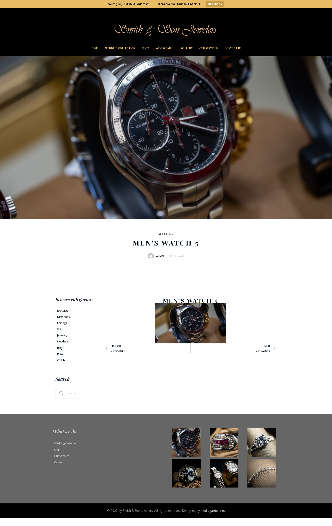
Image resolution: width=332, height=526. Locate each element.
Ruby (60, 354)
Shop (145, 48)
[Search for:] (74, 393)
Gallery (187, 48)
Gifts (60, 329)
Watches (166, 234)
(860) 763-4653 (125, 4)
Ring (59, 348)
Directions (215, 4)
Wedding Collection (120, 48)
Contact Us (232, 48)
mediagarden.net (213, 510)
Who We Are (164, 48)
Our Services (208, 48)
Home (94, 48)
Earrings (62, 323)
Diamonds (63, 317)
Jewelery (62, 335)
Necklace (62, 341)
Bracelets (62, 310)
